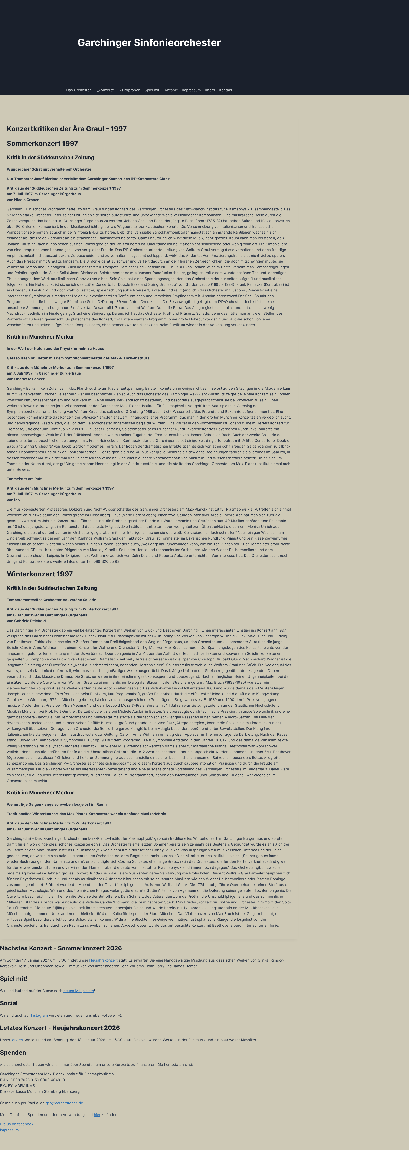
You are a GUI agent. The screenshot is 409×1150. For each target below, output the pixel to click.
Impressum (191, 90)
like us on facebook (16, 1124)
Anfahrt (171, 90)
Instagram (39, 1015)
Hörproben (131, 90)
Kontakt (225, 90)
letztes (17, 1040)
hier (97, 1115)
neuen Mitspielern (78, 991)
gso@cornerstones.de (64, 1103)
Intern (210, 90)
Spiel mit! (152, 90)
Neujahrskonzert (103, 960)
